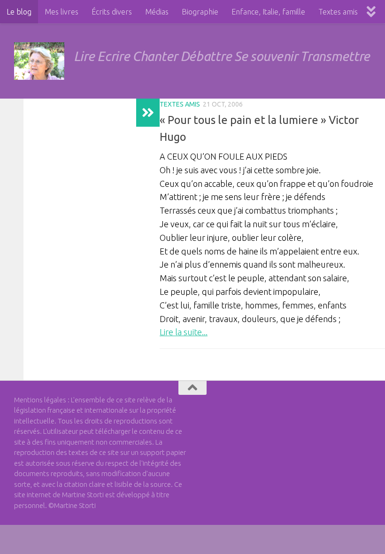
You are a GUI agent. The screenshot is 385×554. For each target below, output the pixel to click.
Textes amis (338, 12)
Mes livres (61, 12)
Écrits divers (112, 12)
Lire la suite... (184, 332)
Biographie (200, 12)
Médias (157, 12)
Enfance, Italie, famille (268, 12)
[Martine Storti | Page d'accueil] (39, 61)
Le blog (19, 12)
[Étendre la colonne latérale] (148, 113)
